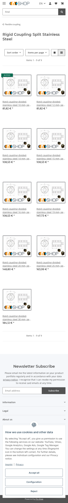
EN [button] (41, 3)
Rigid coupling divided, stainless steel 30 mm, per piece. (16, 318)
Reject (34, 491)
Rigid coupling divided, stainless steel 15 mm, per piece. (50, 157)
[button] (50, 3)
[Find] (61, 11)
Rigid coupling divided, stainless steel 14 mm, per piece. (16, 157)
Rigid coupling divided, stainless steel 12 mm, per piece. (50, 103)
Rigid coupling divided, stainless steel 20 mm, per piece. (16, 264)
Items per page (36, 52)
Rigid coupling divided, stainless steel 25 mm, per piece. (50, 264)
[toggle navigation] (4, 2)
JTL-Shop (39, 499)
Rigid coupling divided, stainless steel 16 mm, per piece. (16, 210)
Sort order (12, 52)
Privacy (20, 464)
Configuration (34, 482)
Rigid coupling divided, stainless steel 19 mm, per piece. (50, 210)
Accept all (34, 472)
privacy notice (10, 379)
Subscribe (53, 390)
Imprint (8, 464)
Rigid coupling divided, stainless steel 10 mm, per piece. (16, 103)
